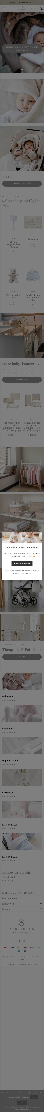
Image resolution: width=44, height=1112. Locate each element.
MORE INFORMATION (22, 563)
